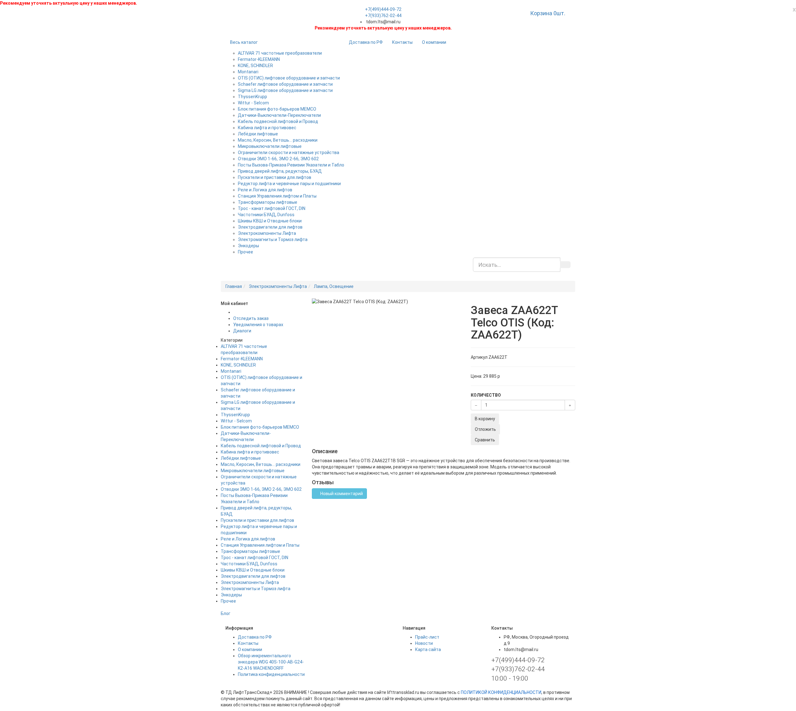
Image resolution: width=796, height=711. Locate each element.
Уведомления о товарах (258, 324)
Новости (424, 643)
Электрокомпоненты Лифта (267, 233)
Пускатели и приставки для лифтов (274, 177)
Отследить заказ (251, 318)
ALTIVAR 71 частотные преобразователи (280, 53)
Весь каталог (244, 42)
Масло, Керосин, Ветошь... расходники (277, 140)
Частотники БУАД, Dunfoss (266, 214)
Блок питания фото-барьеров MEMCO (277, 109)
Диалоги (242, 330)
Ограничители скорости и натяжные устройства (288, 152)
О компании (434, 42)
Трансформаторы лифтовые (267, 202)
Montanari (248, 71)
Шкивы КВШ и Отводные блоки (270, 220)
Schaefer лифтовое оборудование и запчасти (285, 84)
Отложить (485, 429)
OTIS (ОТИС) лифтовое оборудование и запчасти (289, 77)
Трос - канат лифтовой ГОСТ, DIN (271, 208)
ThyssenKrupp (252, 96)
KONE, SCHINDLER (255, 65)
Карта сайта (428, 649)
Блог (225, 613)
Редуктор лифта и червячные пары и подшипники (289, 183)
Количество (486, 395)
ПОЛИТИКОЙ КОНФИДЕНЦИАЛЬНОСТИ (501, 692)
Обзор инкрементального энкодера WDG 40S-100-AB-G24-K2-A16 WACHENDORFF (271, 662)
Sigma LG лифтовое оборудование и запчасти (285, 90)
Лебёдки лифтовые (258, 133)
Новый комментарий (341, 493)
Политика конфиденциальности (271, 674)
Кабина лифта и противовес (267, 127)
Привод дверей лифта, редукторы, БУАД (280, 171)
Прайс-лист (427, 637)
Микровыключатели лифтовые (270, 146)
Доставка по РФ (366, 42)
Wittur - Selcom (253, 102)
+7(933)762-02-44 (383, 15)
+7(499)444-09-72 (383, 9)
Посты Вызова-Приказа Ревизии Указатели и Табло (291, 164)
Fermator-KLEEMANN (259, 59)
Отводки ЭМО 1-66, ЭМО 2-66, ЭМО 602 (278, 158)
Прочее (245, 251)
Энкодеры (248, 245)
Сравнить (485, 439)
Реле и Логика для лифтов (265, 189)
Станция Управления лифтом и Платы (277, 196)
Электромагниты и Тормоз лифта (273, 239)
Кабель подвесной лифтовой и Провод (278, 121)
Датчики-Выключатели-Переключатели (279, 115)
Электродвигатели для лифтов (270, 227)
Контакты (402, 42)
